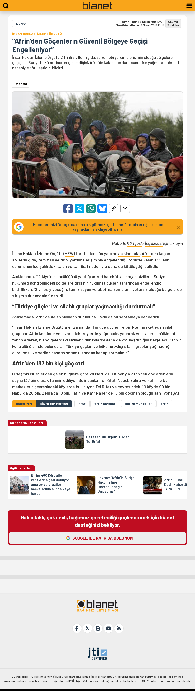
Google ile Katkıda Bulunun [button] (102, 538)
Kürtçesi (134, 243)
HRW (69, 253)
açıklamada (129, 253)
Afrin (146, 253)
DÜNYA (21, 23)
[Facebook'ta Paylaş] (68, 208)
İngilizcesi (154, 243)
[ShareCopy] (113, 208)
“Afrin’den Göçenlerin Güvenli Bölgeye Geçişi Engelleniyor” (80, 45)
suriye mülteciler (138, 404)
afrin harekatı (105, 404)
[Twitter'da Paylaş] (79, 208)
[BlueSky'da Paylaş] (102, 208)
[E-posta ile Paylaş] (125, 208)
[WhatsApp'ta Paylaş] (91, 208)
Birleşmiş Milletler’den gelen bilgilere (45, 373)
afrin (164, 404)
